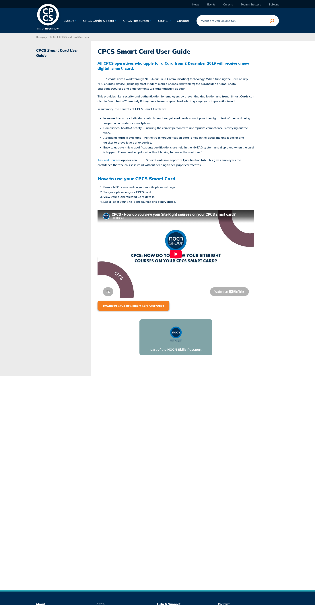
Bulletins (274, 4)
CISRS (163, 21)
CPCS (53, 37)
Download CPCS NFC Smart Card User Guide (133, 305)
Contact (183, 21)
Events (211, 4)
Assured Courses (109, 160)
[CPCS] (48, 16)
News (195, 4)
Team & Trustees (251, 4)
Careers (228, 4)
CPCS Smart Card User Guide (74, 37)
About (69, 21)
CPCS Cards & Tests (99, 21)
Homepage (41, 37)
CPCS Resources (136, 21)
